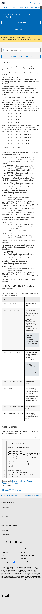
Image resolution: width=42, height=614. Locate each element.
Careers (4, 521)
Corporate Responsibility (10, 525)
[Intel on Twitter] (6, 542)
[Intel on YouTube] (16, 542)
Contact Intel (5, 507)
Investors (4, 516)
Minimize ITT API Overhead (11, 490)
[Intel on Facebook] (2, 542)
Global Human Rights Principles (23, 576)
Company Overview (8, 503)
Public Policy (5, 535)
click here (17, 39)
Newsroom (5, 512)
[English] (34, 2)
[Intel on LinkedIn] (11, 542)
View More (18, 29)
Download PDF (21, 22)
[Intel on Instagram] (20, 542)
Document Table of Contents (20, 56)
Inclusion (4, 530)
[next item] (41, 7)
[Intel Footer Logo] (5, 595)
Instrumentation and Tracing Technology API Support (17, 482)
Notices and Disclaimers (15, 573)
